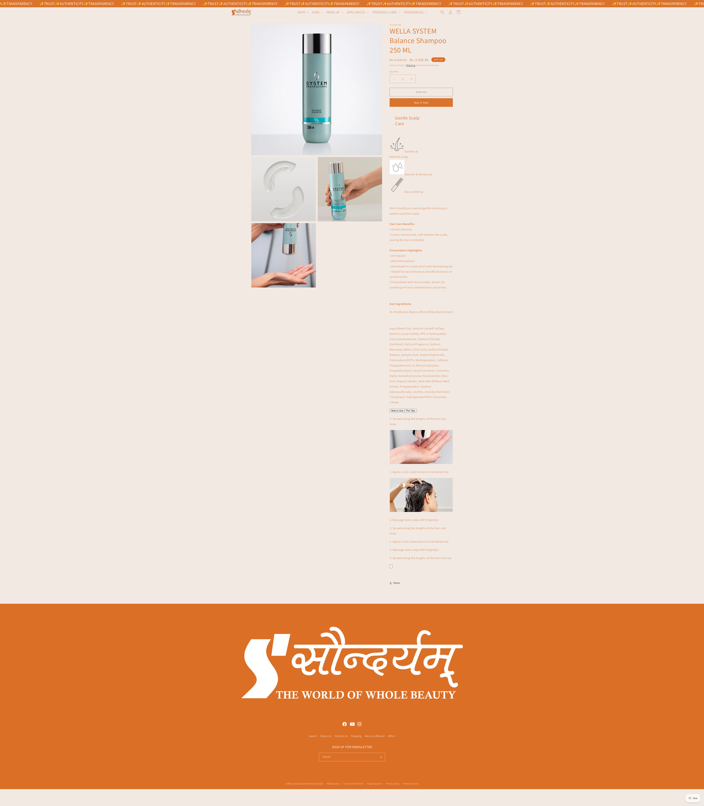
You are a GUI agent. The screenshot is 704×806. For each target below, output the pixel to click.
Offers (391, 736)
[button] (303, 12)
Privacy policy (392, 783)
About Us (325, 736)
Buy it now (421, 102)
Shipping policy (374, 783)
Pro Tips (410, 410)
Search (313, 736)
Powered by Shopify (314, 783)
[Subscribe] (381, 757)
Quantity (394, 71)
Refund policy (333, 783)
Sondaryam (299, 783)
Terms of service (410, 783)
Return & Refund (375, 736)
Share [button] (396, 582)
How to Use (397, 410)
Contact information (353, 783)
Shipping (410, 65)
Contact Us (341, 736)
